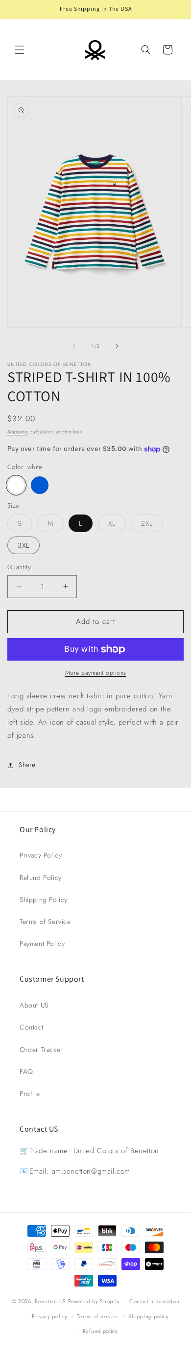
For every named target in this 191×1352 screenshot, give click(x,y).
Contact (31, 1027)
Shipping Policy (44, 899)
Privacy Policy (41, 855)
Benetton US (50, 1301)
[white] (16, 485)
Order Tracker (41, 1049)
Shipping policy (148, 1316)
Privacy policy (50, 1316)
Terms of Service (45, 921)
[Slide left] (74, 346)
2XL (152, 525)
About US (34, 1005)
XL (117, 525)
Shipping (17, 431)
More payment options (95, 672)
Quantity (19, 567)
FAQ (26, 1071)
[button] (19, 50)
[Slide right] (117, 346)
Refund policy (100, 1331)
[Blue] (39, 485)
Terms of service (98, 1316)
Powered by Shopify (94, 1301)
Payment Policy (42, 943)
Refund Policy (41, 877)
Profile (30, 1093)
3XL (23, 545)
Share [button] (27, 765)
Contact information (154, 1301)
